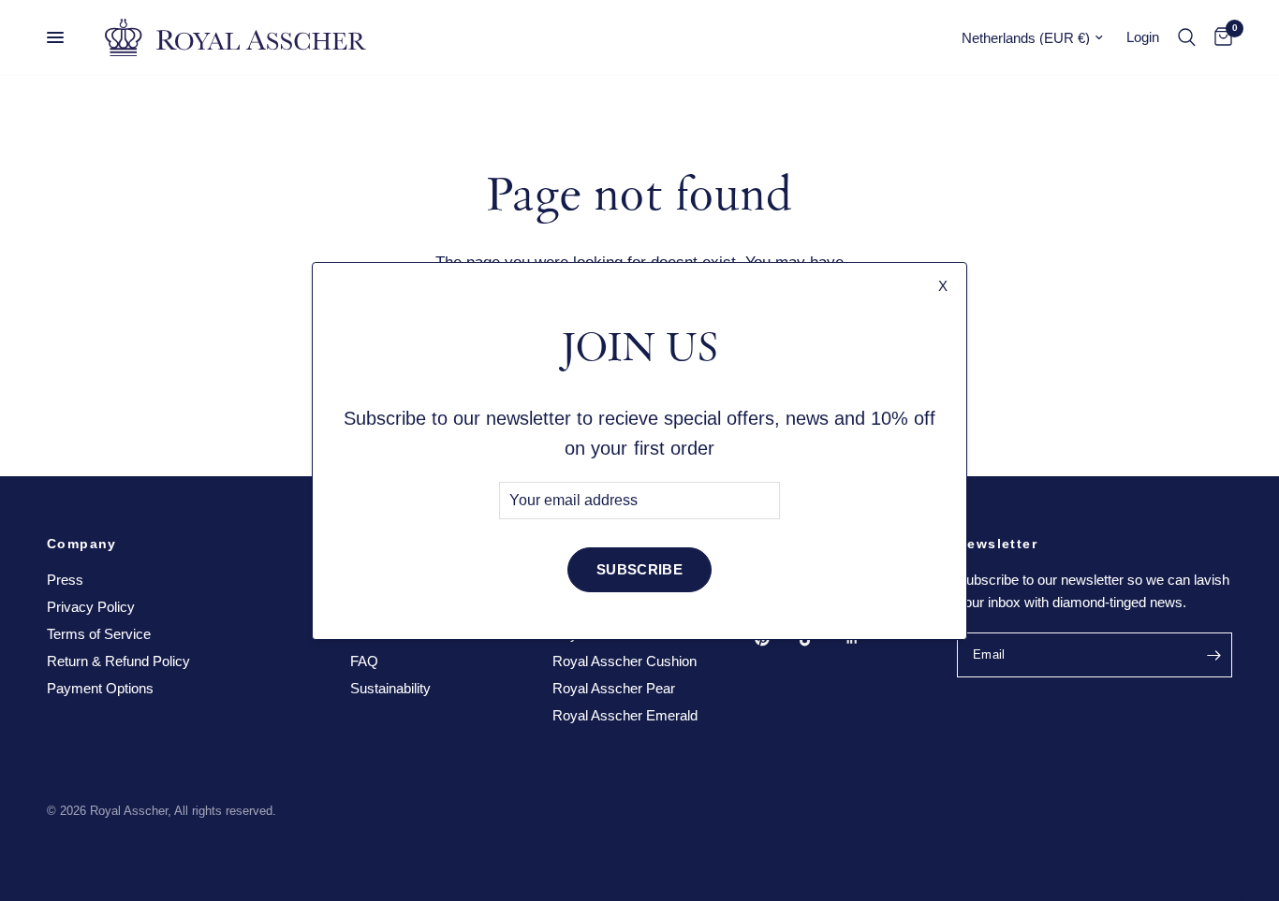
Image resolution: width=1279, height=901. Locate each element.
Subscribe (639, 569)
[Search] (1187, 37)
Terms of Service (99, 634)
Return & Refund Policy (118, 661)
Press (65, 580)
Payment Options (100, 688)
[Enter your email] (1213, 654)
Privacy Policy (91, 607)
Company (82, 543)
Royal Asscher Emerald (625, 715)
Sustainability (390, 688)
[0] (1218, 37)
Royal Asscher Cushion (624, 661)
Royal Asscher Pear (613, 688)
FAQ (364, 661)
